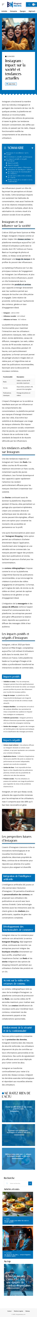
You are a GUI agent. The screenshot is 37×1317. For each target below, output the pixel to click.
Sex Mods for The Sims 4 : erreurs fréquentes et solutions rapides (17, 1255)
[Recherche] (29, 4)
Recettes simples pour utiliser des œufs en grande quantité (16, 1221)
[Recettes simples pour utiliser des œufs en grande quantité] (17, 1204)
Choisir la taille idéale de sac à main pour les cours (18, 1108)
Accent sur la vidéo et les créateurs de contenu (20, 176)
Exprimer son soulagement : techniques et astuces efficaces (18, 1131)
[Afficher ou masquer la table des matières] (28, 148)
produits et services (23, 284)
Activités (9, 1253)
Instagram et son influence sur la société (17, 154)
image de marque (23, 259)
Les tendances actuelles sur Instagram (19, 157)
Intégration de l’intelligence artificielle (20, 170)
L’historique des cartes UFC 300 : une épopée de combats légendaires (18, 1280)
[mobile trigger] (3, 4)
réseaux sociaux (24, 239)
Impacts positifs (13, 163)
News (7, 1219)
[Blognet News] (14, 4)
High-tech (11, 84)
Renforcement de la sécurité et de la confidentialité (20, 180)
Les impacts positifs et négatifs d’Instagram (16, 160)
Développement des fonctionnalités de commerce (19, 173)
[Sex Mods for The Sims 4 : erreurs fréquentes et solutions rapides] (17, 1238)
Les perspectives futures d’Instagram (18, 167)
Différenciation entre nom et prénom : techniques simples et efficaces (18, 1155)
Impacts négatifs (13, 165)
